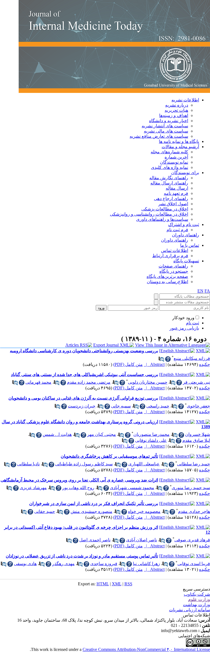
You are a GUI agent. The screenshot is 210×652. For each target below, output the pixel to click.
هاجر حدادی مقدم (194, 511)
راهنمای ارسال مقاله (169, 183)
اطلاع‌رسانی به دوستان (167, 281)
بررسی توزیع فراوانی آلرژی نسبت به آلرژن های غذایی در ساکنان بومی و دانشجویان (83, 398)
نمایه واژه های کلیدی (169, 167)
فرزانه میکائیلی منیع (192, 358)
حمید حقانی (44, 511)
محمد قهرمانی (38, 382)
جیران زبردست (81, 406)
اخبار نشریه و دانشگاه (168, 120)
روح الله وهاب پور (78, 487)
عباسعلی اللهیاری (144, 464)
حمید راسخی (157, 406)
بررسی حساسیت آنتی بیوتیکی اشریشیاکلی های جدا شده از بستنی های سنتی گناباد (84, 374)
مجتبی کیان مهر (101, 434)
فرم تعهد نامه (176, 193)
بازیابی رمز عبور (184, 328)
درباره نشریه (176, 105)
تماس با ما (189, 245)
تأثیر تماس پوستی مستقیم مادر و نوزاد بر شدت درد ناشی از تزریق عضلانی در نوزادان (82, 556)
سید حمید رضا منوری (191, 487)
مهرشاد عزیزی (33, 487)
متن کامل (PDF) (128, 364)
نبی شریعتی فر (196, 382)
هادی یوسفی (25, 563)
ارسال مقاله (177, 188)
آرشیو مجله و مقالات (180, 146)
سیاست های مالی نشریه (166, 131)
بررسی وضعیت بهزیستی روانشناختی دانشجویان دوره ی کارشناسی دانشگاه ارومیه (84, 350)
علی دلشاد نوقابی (151, 440)
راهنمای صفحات (173, 266)
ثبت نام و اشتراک (183, 224)
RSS (128, 583)
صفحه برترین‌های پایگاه (167, 276)
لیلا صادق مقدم (196, 440)
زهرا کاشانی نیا (146, 563)
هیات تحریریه (176, 110)
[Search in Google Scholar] (168, 359)
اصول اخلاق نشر (173, 203)
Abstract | (154, 364)
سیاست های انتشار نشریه (165, 126)
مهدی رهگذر (63, 563)
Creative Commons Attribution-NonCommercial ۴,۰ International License (146, 649)
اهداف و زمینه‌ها (173, 115)
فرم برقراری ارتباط (170, 255)
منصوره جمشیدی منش (91, 511)
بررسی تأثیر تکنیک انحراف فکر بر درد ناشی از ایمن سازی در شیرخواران (93, 503)
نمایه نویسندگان (174, 162)
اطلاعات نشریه (185, 100)
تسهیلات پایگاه (186, 261)
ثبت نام (192, 323)
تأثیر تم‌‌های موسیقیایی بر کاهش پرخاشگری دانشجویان (109, 456)
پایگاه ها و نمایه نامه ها (179, 141)
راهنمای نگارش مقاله (168, 177)
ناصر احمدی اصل (94, 540)
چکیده (204, 364)
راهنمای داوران (185, 235)
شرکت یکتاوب (197, 594)
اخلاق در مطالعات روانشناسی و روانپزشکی (149, 214)
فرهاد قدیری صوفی (192, 540)
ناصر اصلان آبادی (141, 540)
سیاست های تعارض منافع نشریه (159, 136)
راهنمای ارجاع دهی (171, 198)
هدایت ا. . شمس (57, 434)
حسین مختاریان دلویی (147, 382)
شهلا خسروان (197, 434)
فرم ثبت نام (177, 229)
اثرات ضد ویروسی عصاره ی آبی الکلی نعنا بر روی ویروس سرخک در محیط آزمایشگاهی (79, 480)
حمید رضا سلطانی (193, 464)
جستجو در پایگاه (173, 271)
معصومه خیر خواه (144, 511)
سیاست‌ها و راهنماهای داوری (162, 219)
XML (116, 583)
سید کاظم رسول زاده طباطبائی (84, 464)
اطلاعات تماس (174, 250)
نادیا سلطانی (28, 464)
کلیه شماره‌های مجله (169, 151)
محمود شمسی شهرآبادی (132, 487)
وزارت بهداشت (196, 604)
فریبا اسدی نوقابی (193, 563)
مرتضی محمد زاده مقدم (88, 382)
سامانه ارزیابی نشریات (189, 609)
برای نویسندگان (185, 172)
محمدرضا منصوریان (151, 434)
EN (200, 291)
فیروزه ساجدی (103, 563)
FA (207, 291)
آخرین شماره (176, 157)
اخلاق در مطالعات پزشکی (164, 209)
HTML (103, 583)
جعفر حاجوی (198, 406)
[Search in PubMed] (161, 359)
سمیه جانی (121, 406)
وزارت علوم (199, 599)
